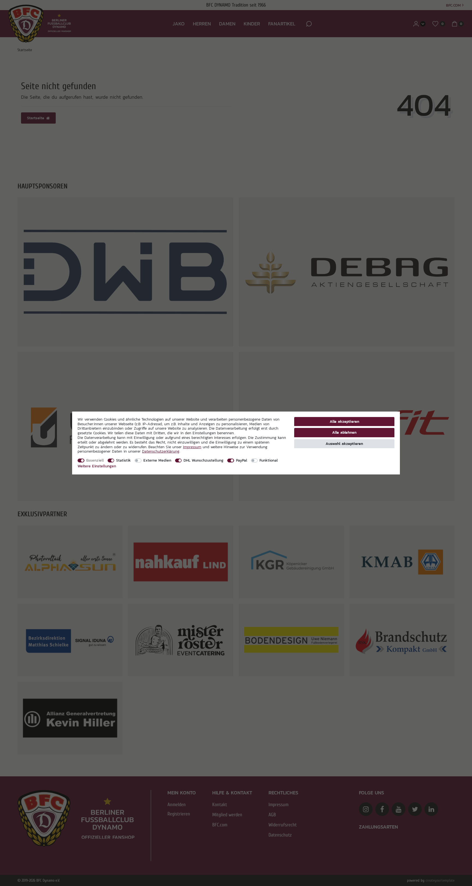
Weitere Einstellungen (97, 466)
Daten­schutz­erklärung (160, 451)
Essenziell (95, 460)
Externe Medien (157, 460)
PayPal (241, 460)
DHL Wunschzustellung (203, 460)
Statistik (123, 460)
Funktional (268, 460)
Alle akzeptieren (344, 421)
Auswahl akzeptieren (344, 443)
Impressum (192, 447)
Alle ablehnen (344, 432)
